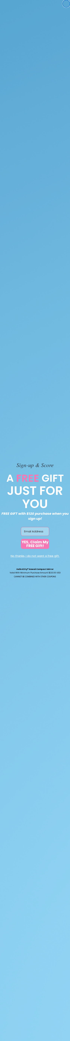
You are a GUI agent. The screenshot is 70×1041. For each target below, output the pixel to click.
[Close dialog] (66, 3)
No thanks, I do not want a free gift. (35, 556)
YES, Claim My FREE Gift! (35, 543)
